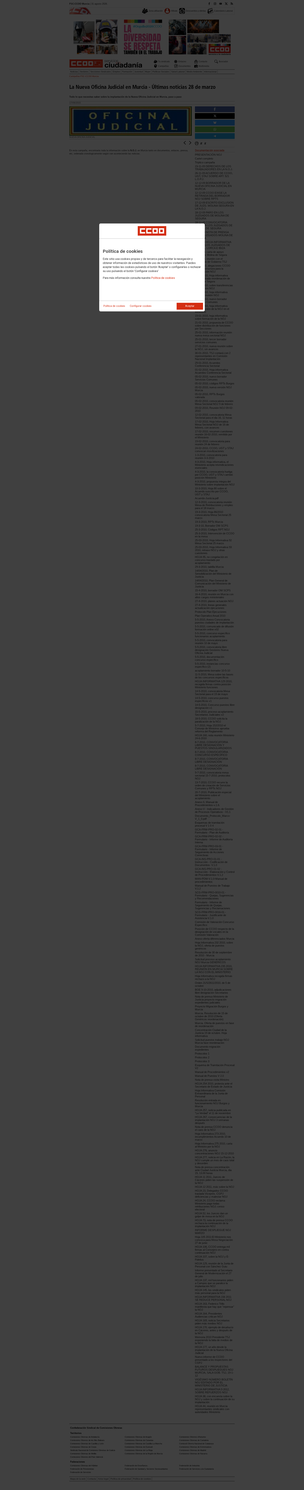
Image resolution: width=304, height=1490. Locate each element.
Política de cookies (163, 278)
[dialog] (152, 267)
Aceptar (189, 306)
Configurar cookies (140, 306)
